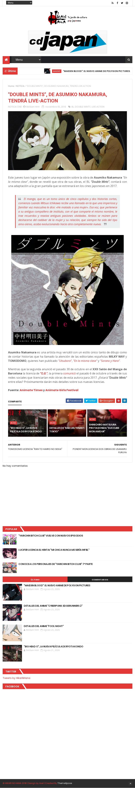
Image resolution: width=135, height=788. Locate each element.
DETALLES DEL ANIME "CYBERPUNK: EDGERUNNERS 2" (53, 606)
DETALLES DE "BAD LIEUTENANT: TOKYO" (67, 429)
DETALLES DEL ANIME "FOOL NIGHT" (44, 626)
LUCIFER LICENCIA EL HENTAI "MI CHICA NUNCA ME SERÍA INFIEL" (53, 550)
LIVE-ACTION (98, 106)
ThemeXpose (64, 783)
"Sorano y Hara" (110, 361)
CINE (19, 106)
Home (11, 86)
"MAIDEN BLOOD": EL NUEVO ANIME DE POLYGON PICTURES (84, 71)
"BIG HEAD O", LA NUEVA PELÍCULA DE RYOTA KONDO (26, 429)
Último (35, 579)
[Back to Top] (130, 784)
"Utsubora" (65, 361)
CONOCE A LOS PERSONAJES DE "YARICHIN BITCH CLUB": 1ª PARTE (55, 564)
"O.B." (43, 373)
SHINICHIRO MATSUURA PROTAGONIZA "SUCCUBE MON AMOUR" (104, 428)
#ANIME (45, 71)
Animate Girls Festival (61, 390)
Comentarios (100, 579)
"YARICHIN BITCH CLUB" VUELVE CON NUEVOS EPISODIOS (50, 535)
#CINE (13, 423)
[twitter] (122, 3)
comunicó (69, 373)
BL (73, 106)
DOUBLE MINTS (83, 106)
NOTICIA (20, 86)
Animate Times (31, 390)
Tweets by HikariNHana (16, 678)
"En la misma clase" (85, 361)
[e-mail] (127, 3)
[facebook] (117, 3)
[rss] (113, 3)
